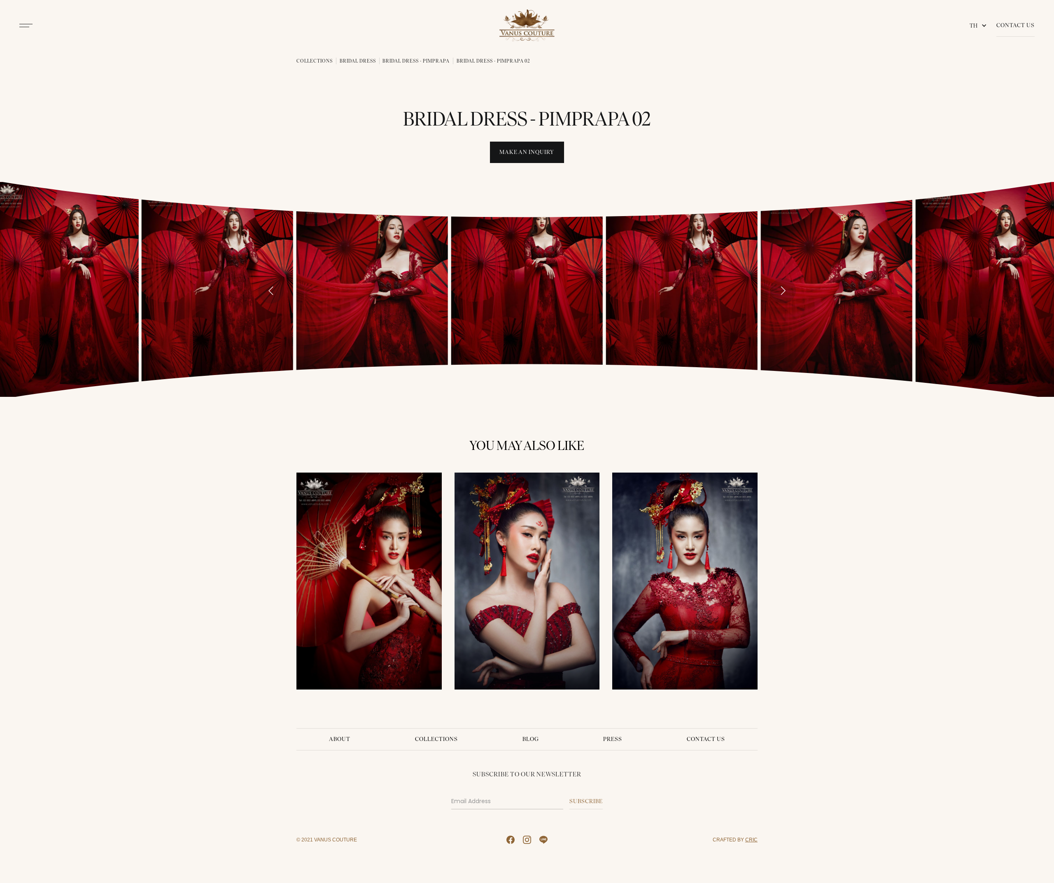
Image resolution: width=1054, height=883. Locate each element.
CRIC (751, 839)
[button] (980, 25)
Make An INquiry (526, 152)
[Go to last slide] (271, 290)
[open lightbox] (217, 289)
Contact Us (1015, 25)
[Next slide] (783, 290)
